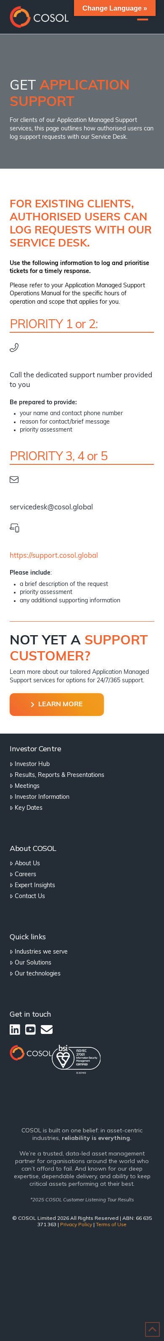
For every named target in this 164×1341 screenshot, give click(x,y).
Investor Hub (32, 764)
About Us (27, 864)
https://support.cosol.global (54, 555)
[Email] (47, 1030)
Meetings (27, 786)
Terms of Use (111, 1224)
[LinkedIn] (15, 1030)
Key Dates (28, 808)
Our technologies (37, 974)
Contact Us (30, 896)
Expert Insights (35, 886)
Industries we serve (41, 952)
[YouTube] (30, 1030)
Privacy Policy (76, 1224)
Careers (25, 875)
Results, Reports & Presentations (59, 775)
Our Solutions (33, 963)
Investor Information (42, 797)
